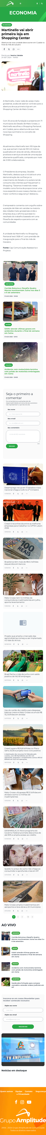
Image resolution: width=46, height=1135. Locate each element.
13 (28, 917)
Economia (7, 25)
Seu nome (11, 409)
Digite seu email (11, 1015)
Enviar (12, 446)
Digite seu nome (11, 1005)
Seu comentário (13, 428)
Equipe (18, 1091)
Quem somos (6, 1091)
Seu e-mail (11, 418)
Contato (28, 1091)
